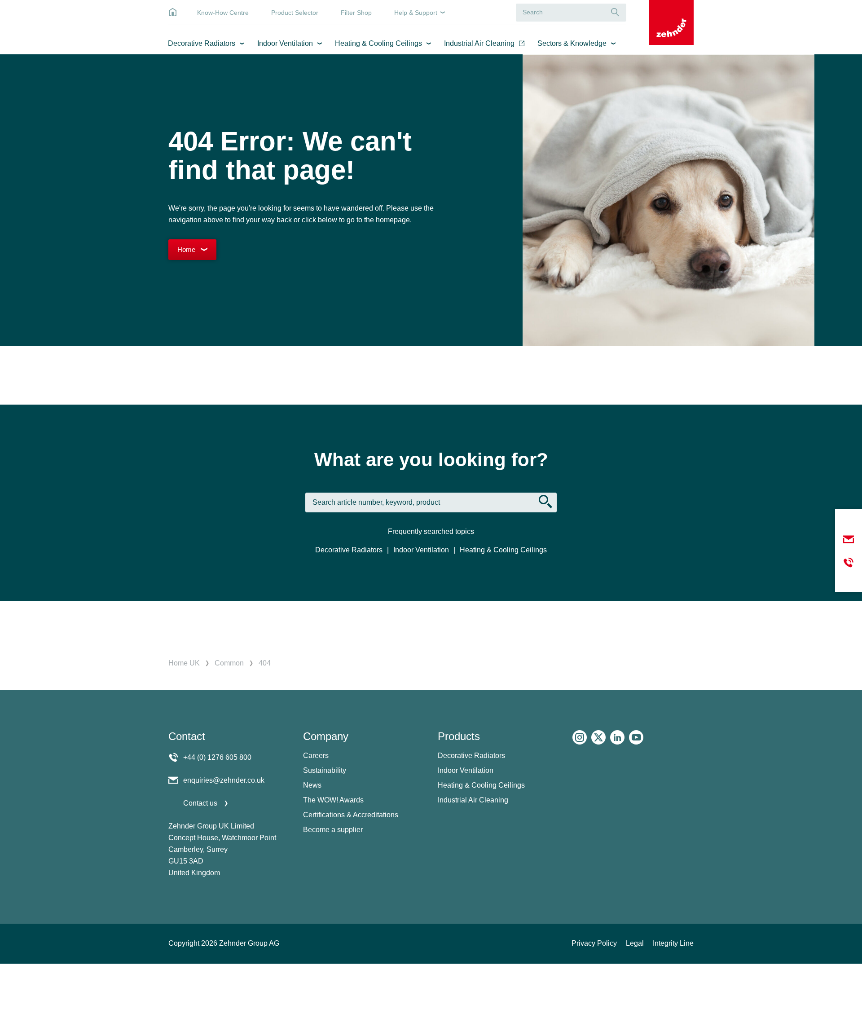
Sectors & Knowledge (572, 43)
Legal (635, 943)
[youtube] (636, 737)
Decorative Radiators (201, 43)
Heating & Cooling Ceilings (378, 43)
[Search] (615, 12)
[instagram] (579, 737)
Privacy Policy (594, 943)
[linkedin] (617, 737)
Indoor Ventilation (285, 43)
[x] (598, 737)
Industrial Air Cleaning (479, 43)
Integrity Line (673, 943)
